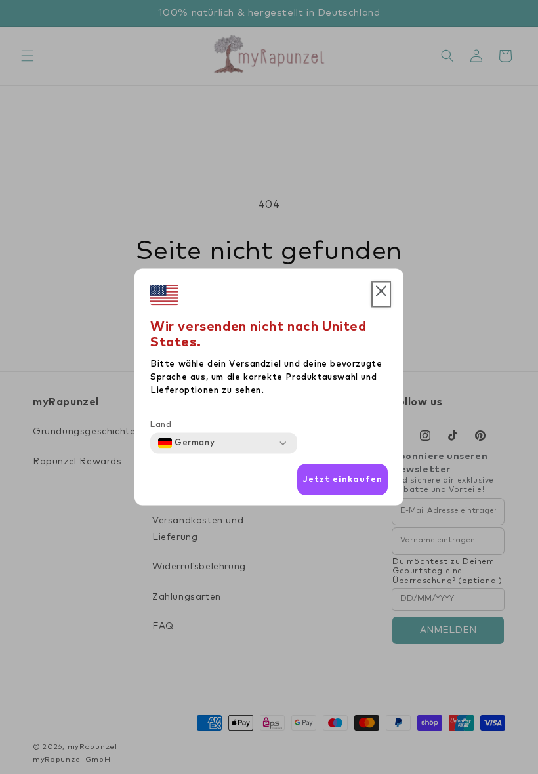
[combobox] (186, 443)
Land (160, 425)
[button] (381, 294)
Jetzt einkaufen (342, 479)
